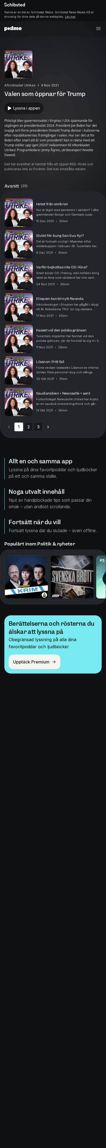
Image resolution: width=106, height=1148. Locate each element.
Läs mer (70, 16)
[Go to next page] (48, 427)
